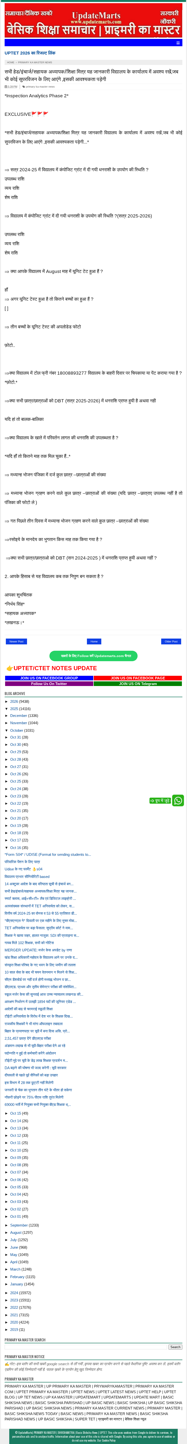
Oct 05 (16, 1187)
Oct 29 (16, 752)
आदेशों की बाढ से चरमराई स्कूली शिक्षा (29, 1009)
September (19, 1225)
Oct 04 (16, 1194)
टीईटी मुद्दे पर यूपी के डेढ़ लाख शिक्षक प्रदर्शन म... (36, 1060)
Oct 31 (16, 737)
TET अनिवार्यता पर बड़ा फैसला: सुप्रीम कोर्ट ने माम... (39, 928)
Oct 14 (16, 1121)
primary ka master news (40, 86)
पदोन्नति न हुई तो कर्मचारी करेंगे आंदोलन (30, 1053)
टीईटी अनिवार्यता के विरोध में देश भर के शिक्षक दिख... (39, 1016)
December (19, 715)
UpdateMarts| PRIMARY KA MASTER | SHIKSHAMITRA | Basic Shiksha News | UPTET (62, 1433)
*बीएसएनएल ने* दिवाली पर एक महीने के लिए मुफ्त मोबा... (41, 921)
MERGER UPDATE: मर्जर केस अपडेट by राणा (38, 950)
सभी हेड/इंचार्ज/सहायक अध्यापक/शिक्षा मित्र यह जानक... (41, 891)
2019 (14, 1329)
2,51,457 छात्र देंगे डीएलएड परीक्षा (28, 1038)
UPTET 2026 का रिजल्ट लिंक (30, 53)
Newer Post (16, 641)
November (19, 723)
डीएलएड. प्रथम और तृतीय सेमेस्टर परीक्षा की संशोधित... (40, 987)
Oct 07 (16, 1172)
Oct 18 (16, 833)
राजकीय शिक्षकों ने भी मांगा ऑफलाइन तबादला (34, 1024)
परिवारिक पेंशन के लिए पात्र (22, 862)
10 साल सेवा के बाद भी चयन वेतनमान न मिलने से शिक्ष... (41, 972)
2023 (14, 1300)
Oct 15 (16, 1113)
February (18, 1277)
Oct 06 (16, 1180)
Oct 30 (16, 744)
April (14, 1262)
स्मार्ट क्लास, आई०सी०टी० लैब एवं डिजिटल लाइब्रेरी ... (40, 898)
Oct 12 (16, 1135)
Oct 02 (16, 1209)
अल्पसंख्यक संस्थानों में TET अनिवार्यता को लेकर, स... (40, 906)
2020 (14, 1322)
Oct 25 (16, 781)
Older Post (171, 641)
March (15, 1269)
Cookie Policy (108, 1440)
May (14, 1255)
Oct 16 (16, 848)
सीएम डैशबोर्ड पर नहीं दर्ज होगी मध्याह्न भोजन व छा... (38, 979)
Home (94, 641)
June (14, 1247)
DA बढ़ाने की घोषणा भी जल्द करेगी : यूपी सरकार (35, 1068)
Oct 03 (16, 1202)
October (17, 730)
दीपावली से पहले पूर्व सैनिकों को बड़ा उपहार (31, 1075)
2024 (14, 1293)
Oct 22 (16, 803)
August (16, 1232)
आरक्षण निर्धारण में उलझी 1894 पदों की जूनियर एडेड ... (40, 1002)
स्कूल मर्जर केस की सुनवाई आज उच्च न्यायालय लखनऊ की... (44, 994)
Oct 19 (16, 825)
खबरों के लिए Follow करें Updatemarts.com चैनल (96, 656)
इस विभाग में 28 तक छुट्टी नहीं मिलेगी (29, 1083)
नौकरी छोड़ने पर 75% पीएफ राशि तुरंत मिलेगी (34, 1097)
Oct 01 (16, 1216)
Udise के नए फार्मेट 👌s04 (23, 869)
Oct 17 (16, 840)
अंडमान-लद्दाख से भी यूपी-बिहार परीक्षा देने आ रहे (35, 1046)
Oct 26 (16, 774)
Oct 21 (16, 811)
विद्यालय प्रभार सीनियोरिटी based (27, 877)
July (14, 1240)
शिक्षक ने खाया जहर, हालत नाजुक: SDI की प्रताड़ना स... (42, 935)
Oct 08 (16, 1165)
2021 (14, 1315)
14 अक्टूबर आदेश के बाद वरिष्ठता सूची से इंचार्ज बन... (39, 884)
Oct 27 (16, 767)
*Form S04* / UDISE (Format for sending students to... (48, 854)
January (17, 1284)
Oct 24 (16, 789)
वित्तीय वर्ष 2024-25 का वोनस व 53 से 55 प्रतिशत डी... (41, 913)
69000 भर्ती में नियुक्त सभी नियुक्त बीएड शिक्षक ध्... (38, 1104)
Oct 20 (16, 818)
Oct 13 (16, 1128)
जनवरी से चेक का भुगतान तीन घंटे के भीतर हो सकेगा (38, 1090)
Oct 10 (16, 1150)
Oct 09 (16, 1157)
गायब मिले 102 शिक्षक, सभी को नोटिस (29, 943)
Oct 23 (16, 796)
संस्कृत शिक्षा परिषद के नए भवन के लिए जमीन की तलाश (40, 965)
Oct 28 (16, 759)
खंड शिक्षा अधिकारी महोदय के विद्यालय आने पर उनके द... (41, 957)
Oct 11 (16, 1143)
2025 (14, 709)
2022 (14, 1307)
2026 (14, 701)
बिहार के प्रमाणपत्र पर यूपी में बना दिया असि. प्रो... (37, 1031)
